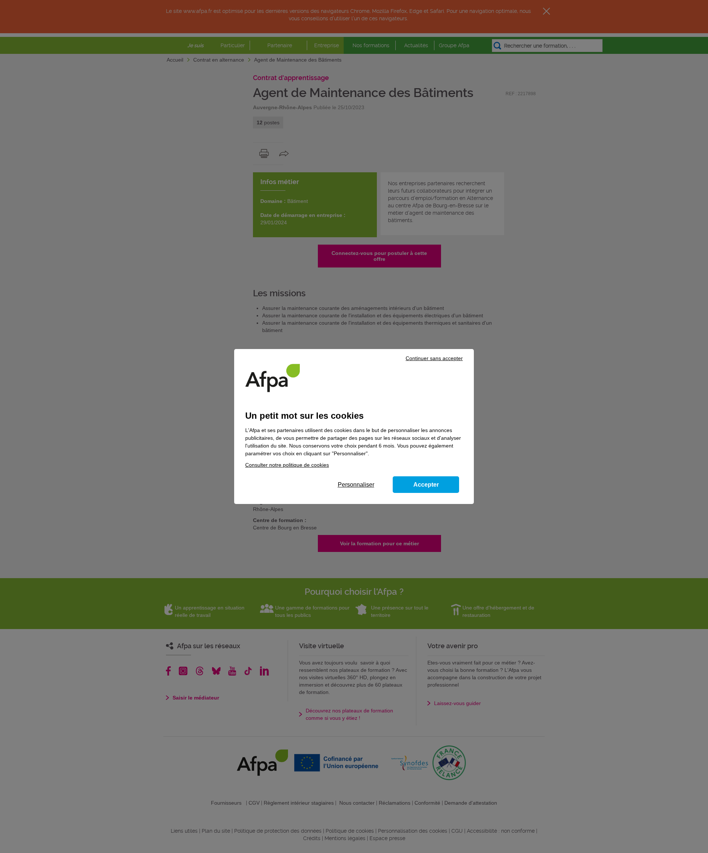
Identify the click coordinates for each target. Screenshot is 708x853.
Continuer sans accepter (434, 358)
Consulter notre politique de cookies (287, 465)
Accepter (426, 484)
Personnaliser (356, 484)
